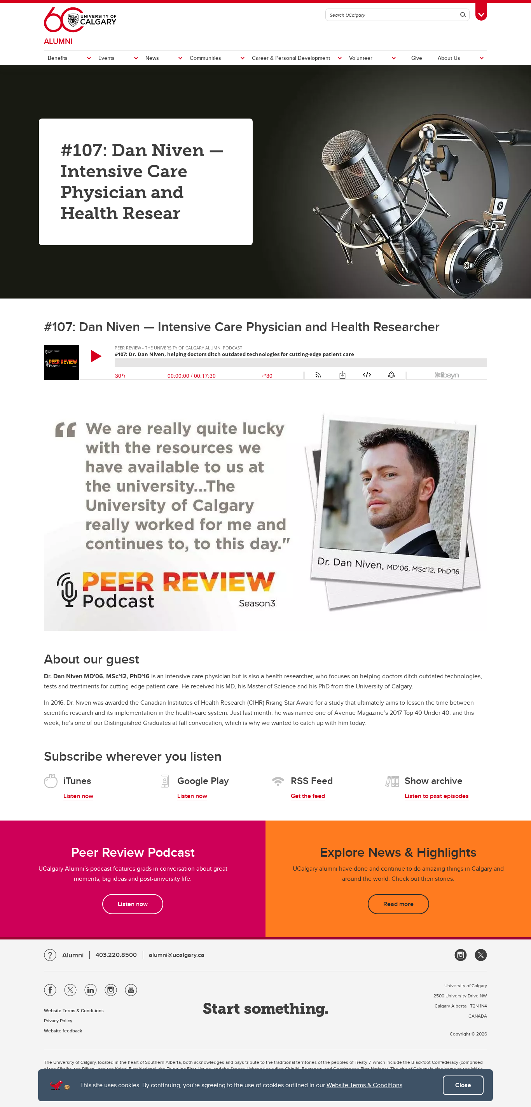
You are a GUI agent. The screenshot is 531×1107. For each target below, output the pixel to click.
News (152, 58)
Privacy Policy (58, 1020)
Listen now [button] (133, 903)
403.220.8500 (116, 954)
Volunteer (360, 58)
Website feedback (63, 1030)
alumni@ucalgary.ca (176, 954)
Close (463, 1085)
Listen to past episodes (437, 795)
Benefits (58, 58)
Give (416, 58)
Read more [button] (398, 903)
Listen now (78, 795)
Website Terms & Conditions (364, 1085)
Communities (205, 58)
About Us (449, 58)
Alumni (58, 41)
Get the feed (308, 795)
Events (106, 58)
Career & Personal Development (291, 58)
